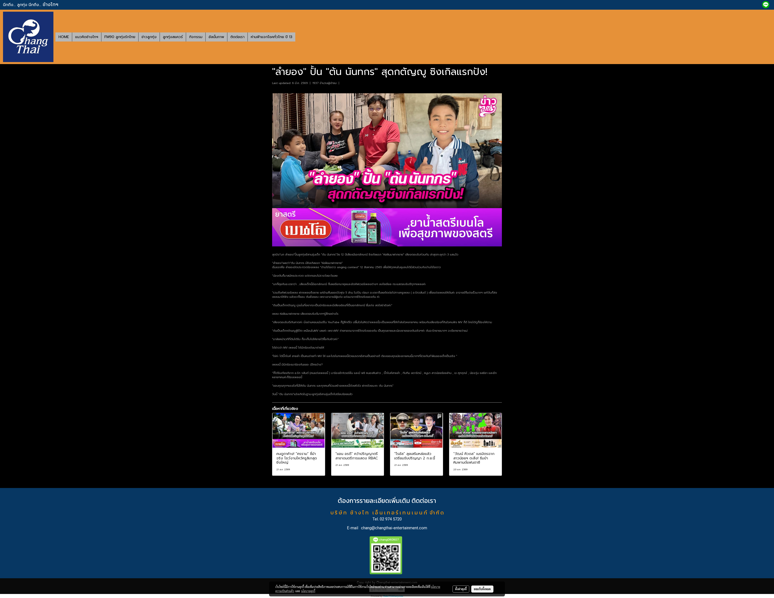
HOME (63, 37)
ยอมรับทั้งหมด (482, 589)
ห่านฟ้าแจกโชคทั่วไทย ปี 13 (271, 37)
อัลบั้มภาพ (216, 37)
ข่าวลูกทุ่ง (149, 37)
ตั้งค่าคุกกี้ (461, 589)
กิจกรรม (195, 37)
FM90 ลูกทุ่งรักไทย (119, 37)
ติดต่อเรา (237, 37)
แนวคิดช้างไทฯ (86, 37)
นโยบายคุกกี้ (308, 591)
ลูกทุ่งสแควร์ (173, 37)
